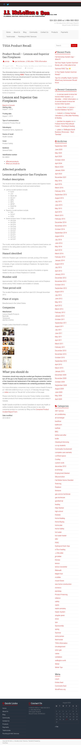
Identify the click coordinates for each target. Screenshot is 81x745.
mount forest (59, 581)
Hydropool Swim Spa (62, 546)
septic (57, 605)
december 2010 (60, 466)
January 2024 (60, 170)
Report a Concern (8, 105)
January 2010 (60, 371)
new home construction (63, 584)
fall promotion (60, 477)
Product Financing (61, 595)
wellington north (60, 660)
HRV (56, 539)
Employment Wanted (62, 473)
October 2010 (60, 357)
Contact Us (44, 32)
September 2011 (61, 323)
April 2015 (58, 212)
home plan (58, 525)
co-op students (60, 445)
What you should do (13, 164)
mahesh (60, 113)
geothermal (59, 501)
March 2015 (59, 215)
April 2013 (58, 271)
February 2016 (60, 191)
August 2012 (59, 292)
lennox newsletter (61, 567)
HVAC (57, 543)
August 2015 (59, 198)
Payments (64, 32)
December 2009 (60, 375)
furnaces (58, 491)
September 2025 (61, 146)
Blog (24, 32)
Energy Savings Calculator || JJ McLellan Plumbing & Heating (66, 115)
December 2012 (60, 278)
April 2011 (58, 340)
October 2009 (60, 382)
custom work (59, 463)
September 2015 (61, 195)
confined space (60, 456)
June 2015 (58, 205)
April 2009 (58, 399)
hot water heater (60, 536)
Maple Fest (59, 574)
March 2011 (59, 344)
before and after (60, 435)
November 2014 (60, 226)
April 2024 (58, 163)
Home (8, 32)
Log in (57, 679)
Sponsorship (59, 626)
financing (58, 484)
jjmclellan (58, 556)
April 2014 (58, 250)
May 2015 (58, 208)
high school (59, 511)
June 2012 (58, 299)
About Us (17, 32)
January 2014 (60, 260)
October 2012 (60, 285)
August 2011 (59, 326)
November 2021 (60, 177)
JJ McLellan (29, 61)
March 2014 (59, 253)
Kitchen (57, 560)
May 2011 (58, 337)
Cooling (57, 459)
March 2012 (59, 309)
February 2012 (60, 312)
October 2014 (60, 229)
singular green (60, 615)
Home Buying (59, 522)
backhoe (58, 421)
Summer (58, 633)
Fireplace (25, 66)
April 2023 (58, 174)
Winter (57, 664)
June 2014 (58, 243)
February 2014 (60, 257)
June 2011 (58, 333)
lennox (57, 563)
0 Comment (30, 68)
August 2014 (59, 236)
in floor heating (60, 549)
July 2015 (58, 201)
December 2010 (60, 351)
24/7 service (59, 411)
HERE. (22, 75)
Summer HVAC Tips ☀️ (63, 69)
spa (56, 622)
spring (57, 629)
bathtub (57, 428)
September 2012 (61, 288)
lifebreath (58, 570)
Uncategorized (60, 647)
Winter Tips (59, 667)
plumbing (58, 591)
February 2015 (60, 219)
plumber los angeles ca (65, 121)
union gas (58, 650)
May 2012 (58, 302)
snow (57, 619)
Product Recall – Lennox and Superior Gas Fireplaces (25, 55)
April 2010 (58, 364)
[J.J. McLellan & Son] (29, 10)
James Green (61, 107)
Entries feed (59, 682)
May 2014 (58, 247)
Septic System (60, 612)
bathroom (58, 425)
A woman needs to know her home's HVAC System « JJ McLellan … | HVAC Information (66, 96)
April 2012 (58, 305)
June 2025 (58, 149)
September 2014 (61, 233)
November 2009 (60, 378)
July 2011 (58, 330)
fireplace (58, 487)
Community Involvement (63, 449)
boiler (57, 439)
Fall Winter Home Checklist (64, 480)
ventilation (58, 657)
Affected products (12, 161)
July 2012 (58, 295)
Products (54, 32)
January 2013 (60, 274)
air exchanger (59, 418)
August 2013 (59, 264)
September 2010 (61, 361)
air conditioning (60, 414)
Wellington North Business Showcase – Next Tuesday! (65, 132)
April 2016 (58, 184)
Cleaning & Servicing (62, 442)
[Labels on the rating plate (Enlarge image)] (7, 357)
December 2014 (60, 222)
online (6, 392)
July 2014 (58, 240)
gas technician (20, 61)
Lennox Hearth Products (41, 66)
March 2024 (59, 167)
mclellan (58, 577)
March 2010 (59, 368)
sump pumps (59, 636)
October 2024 (60, 160)
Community (33, 32)
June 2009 (58, 392)
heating (57, 504)
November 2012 (60, 281)
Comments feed (60, 686)
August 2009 (59, 389)
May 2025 (58, 153)
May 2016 (58, 181)
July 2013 (58, 267)
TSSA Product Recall (16, 68)
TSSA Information (40, 61)
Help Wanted (59, 508)
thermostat (59, 640)
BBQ (56, 432)
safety (57, 601)
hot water (58, 532)
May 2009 (58, 396)
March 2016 (59, 188)
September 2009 (61, 385)
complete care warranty (63, 452)
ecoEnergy (59, 470)
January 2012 (60, 316)
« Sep (56, 726)
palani (59, 130)
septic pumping (60, 608)
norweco (58, 588)
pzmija (7, 61)
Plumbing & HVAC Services (27, 37)
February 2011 (60, 347)
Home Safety (59, 529)
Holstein (58, 515)
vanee (57, 653)
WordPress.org (60, 689)
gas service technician (62, 494)
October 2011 (60, 319)
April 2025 (58, 156)
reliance (57, 598)
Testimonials (10, 37)
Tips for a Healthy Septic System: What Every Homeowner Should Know (66, 80)
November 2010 (60, 354)
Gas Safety (31, 66)
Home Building (60, 518)
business (20, 66)
